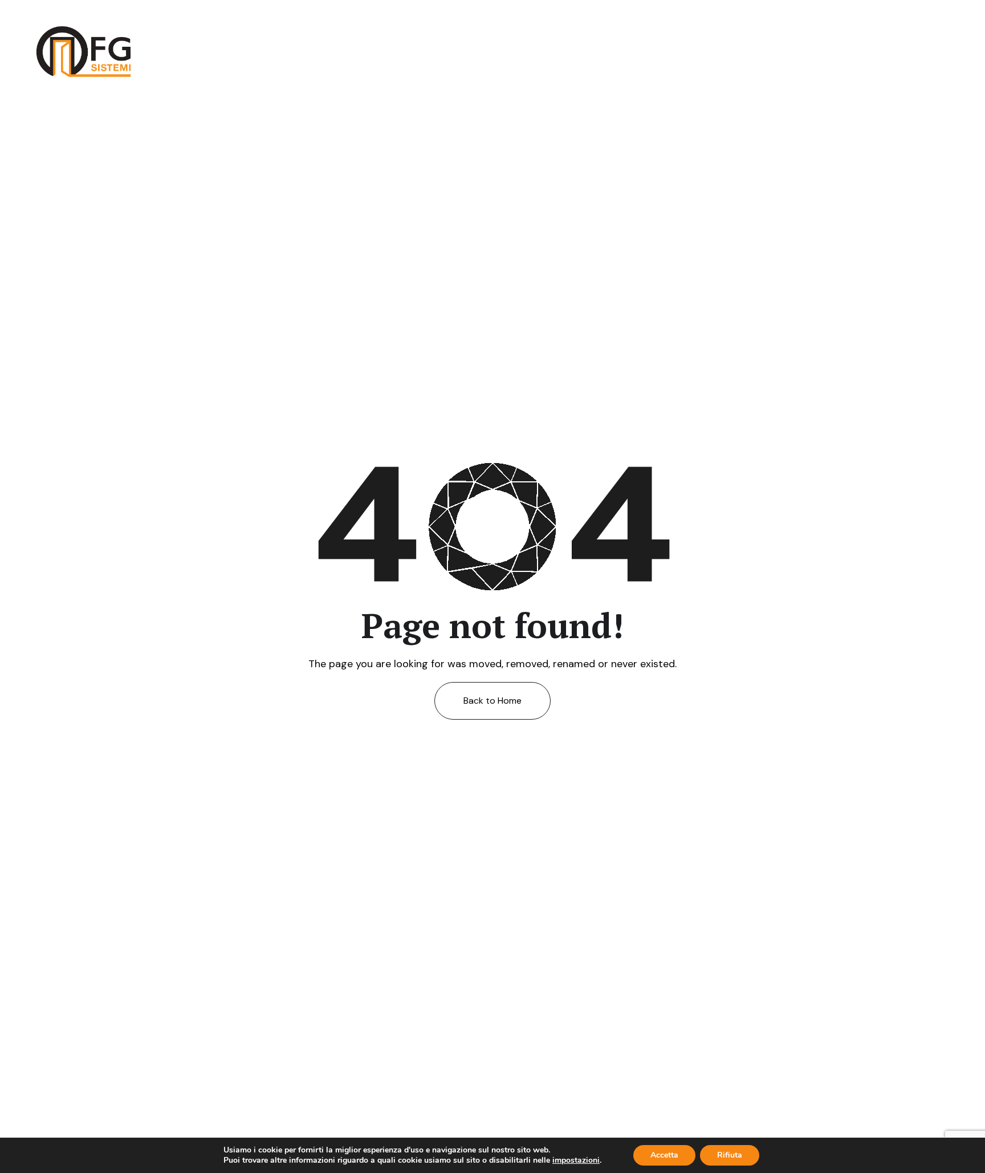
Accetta (664, 1155)
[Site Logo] (83, 51)
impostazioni (576, 1160)
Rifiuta (729, 1155)
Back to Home (492, 701)
